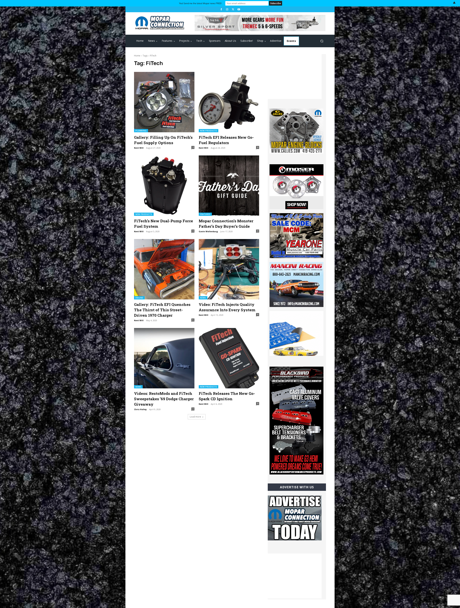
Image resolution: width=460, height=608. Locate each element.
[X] (233, 9)
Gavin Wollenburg (208, 231)
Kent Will (139, 147)
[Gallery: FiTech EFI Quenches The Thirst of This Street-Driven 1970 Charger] (164, 269)
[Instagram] (227, 9)
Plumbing (141, 130)
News (203, 298)
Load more (195, 416)
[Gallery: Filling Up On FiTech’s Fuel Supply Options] (164, 102)
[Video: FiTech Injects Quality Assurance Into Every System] (229, 269)
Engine (139, 298)
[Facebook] (221, 9)
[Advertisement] (295, 76)
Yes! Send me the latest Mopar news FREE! (200, 3)
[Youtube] (239, 9)
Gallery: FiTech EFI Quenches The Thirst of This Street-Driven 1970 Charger (162, 310)
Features (205, 214)
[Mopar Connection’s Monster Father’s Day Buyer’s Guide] (229, 185)
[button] (322, 41)
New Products (208, 130)
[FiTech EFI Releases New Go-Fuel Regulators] (229, 102)
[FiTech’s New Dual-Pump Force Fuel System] (164, 185)
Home (137, 55)
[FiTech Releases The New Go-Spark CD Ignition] (229, 358)
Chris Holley (140, 409)
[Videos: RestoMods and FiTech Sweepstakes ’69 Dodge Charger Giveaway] (164, 358)
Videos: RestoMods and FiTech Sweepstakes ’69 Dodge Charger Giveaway (164, 399)
